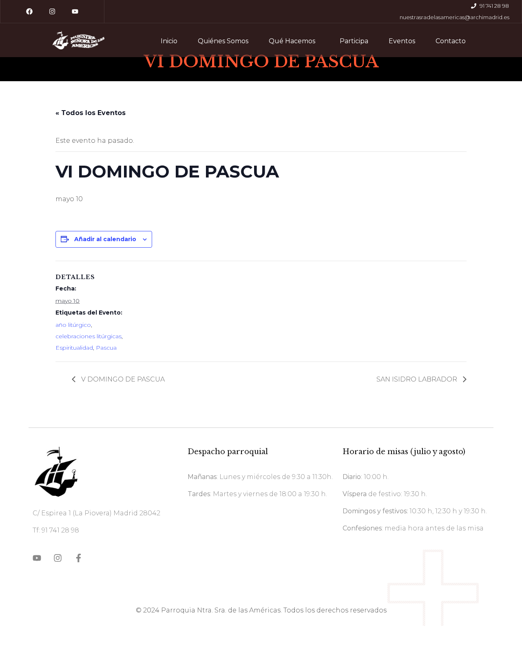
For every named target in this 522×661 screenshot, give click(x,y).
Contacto (451, 41)
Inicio (169, 41)
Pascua (106, 347)
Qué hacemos (292, 41)
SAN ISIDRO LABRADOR (417, 379)
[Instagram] (52, 11)
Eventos (402, 41)
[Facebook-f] (78, 558)
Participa (354, 41)
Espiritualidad (74, 347)
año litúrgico (73, 324)
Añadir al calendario (105, 239)
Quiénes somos (223, 41)
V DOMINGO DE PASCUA (122, 379)
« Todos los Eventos (90, 113)
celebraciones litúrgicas (88, 336)
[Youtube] (75, 11)
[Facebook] (29, 11)
